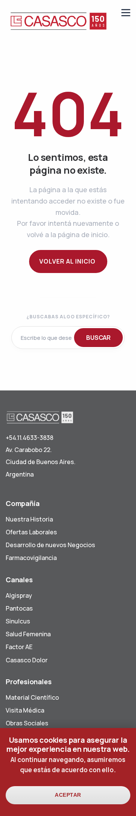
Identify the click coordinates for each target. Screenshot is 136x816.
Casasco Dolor (27, 660)
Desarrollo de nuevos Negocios (50, 545)
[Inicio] (58, 20)
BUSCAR (98, 337)
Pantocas (19, 608)
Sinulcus (18, 621)
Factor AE (19, 647)
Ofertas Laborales (31, 532)
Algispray (19, 595)
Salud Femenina (28, 634)
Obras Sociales (27, 723)
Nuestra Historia (29, 519)
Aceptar (68, 795)
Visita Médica (25, 710)
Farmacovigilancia (31, 558)
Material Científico (32, 697)
